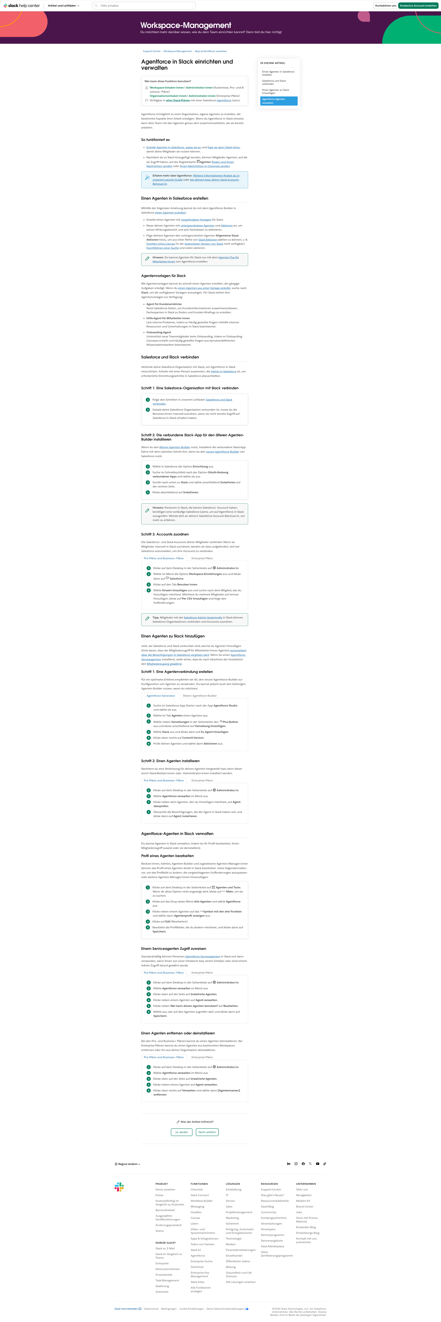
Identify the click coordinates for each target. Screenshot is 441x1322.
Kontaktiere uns (385, 5)
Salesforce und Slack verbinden (274, 82)
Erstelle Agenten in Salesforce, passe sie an (173, 147)
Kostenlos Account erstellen (418, 5)
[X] (310, 1164)
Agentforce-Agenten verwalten (273, 100)
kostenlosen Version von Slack (204, 244)
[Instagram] (296, 1164)
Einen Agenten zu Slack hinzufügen (275, 91)
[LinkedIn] (288, 1164)
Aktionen (227, 225)
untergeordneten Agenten (197, 225)
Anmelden (362, 5)
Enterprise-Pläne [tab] (202, 558)
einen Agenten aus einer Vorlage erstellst (204, 288)
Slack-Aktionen (208, 239)
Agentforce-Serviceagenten (202, 956)
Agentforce (224, 100)
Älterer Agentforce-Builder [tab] (200, 696)
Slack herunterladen (126, 1308)
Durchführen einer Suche (162, 248)
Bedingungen (169, 1308)
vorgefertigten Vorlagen (196, 219)
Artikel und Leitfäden (62, 5)
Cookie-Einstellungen (192, 1308)
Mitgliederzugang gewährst (164, 664)
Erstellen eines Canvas (160, 244)
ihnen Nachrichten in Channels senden (205, 166)
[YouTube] (317, 1164)
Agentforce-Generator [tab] (161, 696)
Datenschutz (151, 1308)
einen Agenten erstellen (170, 212)
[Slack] (119, 1238)
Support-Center (152, 51)
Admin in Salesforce (223, 371)
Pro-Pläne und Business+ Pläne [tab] (164, 558)
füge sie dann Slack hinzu (224, 147)
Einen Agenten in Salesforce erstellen (278, 73)
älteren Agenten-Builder (174, 447)
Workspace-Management (177, 51)
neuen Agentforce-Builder (222, 451)
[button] (181, 1132)
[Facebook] (303, 1164)
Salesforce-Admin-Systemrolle (203, 617)
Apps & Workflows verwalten (211, 51)
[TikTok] (324, 1164)
